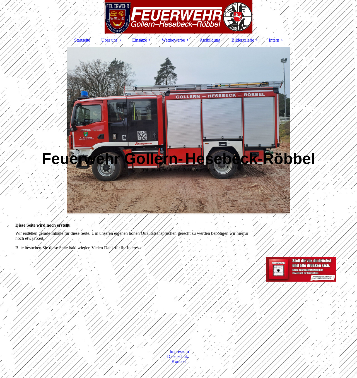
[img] (178, 17)
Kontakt (179, 361)
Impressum (179, 351)
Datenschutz (178, 356)
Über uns (109, 40)
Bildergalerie (242, 40)
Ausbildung (210, 40)
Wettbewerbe (173, 40)
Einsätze (139, 40)
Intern (274, 40)
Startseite (82, 40)
